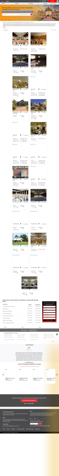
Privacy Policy (21, 420)
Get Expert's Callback (49, 320)
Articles (12, 419)
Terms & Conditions (15, 420)
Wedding (3, 11)
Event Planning (24, 413)
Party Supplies (11, 414)
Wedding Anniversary (17, 11)
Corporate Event (30, 11)
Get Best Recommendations (29, 400)
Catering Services (12, 413)
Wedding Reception (9, 11)
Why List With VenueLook (7, 420)
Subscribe (39, 423)
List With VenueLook (33, 330)
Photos (9, 419)
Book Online (23, 419)
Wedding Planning (19, 413)
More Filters (54, 3)
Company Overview (17, 419)
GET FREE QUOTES (52, 1)
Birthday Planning (6, 414)
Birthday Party (24, 11)
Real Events (5, 419)
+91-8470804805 (29, 403)
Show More (53, 341)
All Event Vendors (6, 413)
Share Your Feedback (6, 421)
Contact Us (26, 420)
